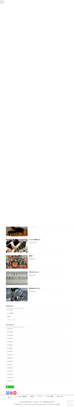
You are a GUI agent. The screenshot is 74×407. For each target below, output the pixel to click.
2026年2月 (9, 328)
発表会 (32, 396)
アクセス (39, 396)
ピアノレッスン (12, 319)
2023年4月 (9, 354)
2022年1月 (9, 371)
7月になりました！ (34, 272)
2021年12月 (10, 374)
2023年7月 (9, 351)
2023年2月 (9, 358)
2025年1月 (9, 338)
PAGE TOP (70, 392)
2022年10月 (10, 361)
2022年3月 (9, 364)
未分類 (8, 316)
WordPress (22, 404)
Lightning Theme (30, 404)
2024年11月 (10, 345)
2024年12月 (10, 341)
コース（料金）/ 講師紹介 (20, 396)
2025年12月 (10, 332)
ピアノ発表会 (10, 313)
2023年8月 (9, 348)
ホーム (9, 396)
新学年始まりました (34, 288)
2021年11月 (10, 377)
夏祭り (31, 256)
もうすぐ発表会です (34, 239)
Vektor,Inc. (52, 404)
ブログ (9, 397)
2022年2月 (9, 367)
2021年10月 (10, 380)
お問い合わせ (59, 396)
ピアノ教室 (9, 310)
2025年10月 (10, 335)
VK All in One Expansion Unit (42, 404)
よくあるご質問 (49, 396)
